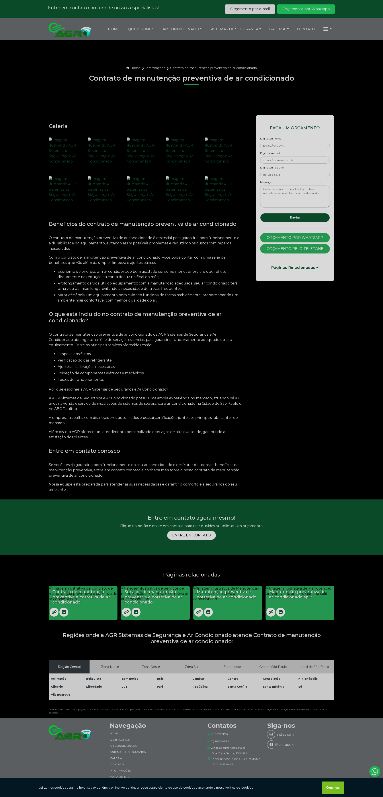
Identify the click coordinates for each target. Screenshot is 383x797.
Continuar (333, 787)
